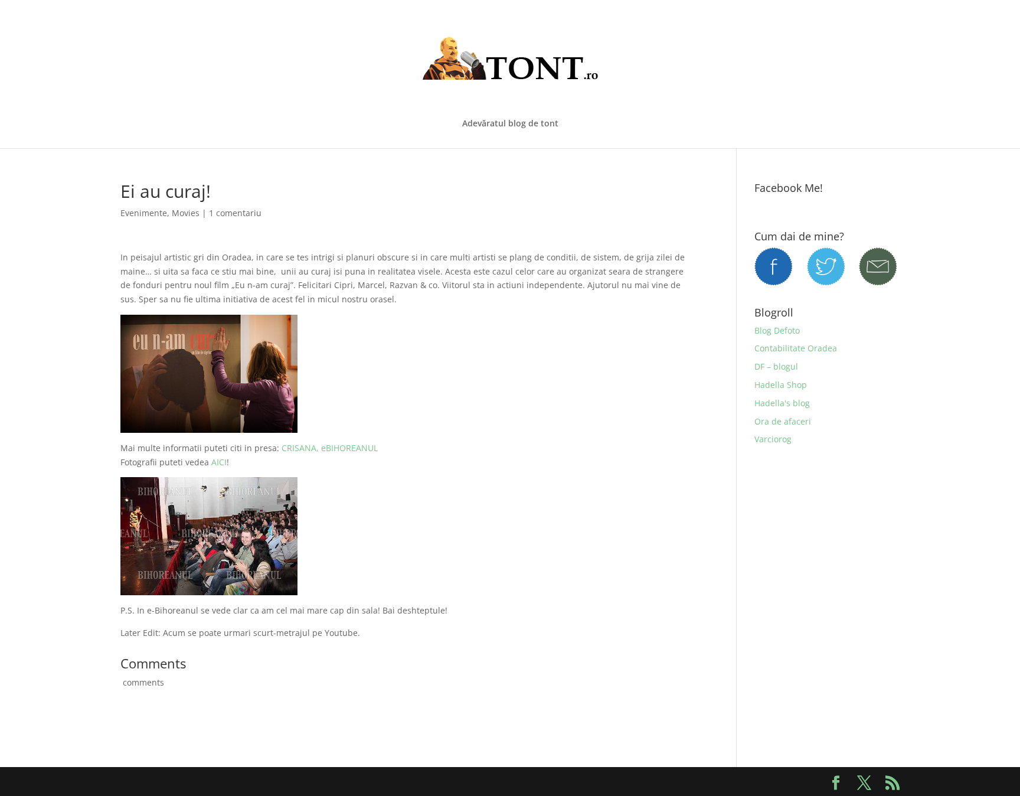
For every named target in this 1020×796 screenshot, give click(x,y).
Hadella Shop (780, 384)
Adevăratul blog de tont (510, 124)
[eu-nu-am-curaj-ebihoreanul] (209, 587)
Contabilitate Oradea (795, 348)
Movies (186, 212)
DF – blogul (776, 366)
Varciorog (773, 439)
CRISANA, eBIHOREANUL (330, 448)
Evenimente (143, 212)
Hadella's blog (782, 403)
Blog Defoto (777, 330)
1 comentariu (235, 212)
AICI (219, 462)
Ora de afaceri (782, 421)
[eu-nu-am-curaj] (209, 425)
